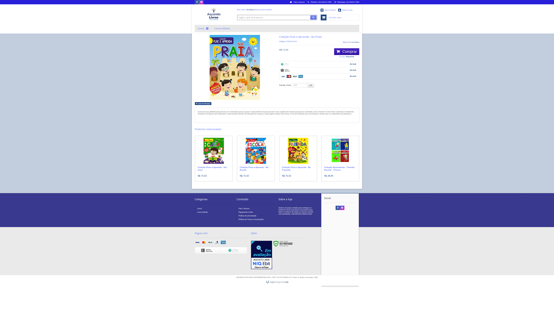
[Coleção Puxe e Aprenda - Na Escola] (256, 158)
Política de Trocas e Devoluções (251, 219)
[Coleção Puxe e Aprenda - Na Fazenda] (298, 158)
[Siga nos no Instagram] (201, 2)
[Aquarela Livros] (214, 14)
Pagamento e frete (245, 212)
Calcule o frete (285, 85)
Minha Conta (347, 10)
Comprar (349, 51)
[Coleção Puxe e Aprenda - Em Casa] (213, 158)
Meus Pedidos (330, 10)
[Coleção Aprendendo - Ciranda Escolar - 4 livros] (340, 158)
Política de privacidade (247, 216)
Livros (199, 209)
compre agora (215, 168)
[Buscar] (313, 17)
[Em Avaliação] (261, 255)
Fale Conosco (299, 2)
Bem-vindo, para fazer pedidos (254, 10)
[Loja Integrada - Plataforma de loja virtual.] (277, 282)
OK (310, 85)
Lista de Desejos (203, 103)
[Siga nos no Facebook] (197, 2)
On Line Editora (353, 42)
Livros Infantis (202, 212)
